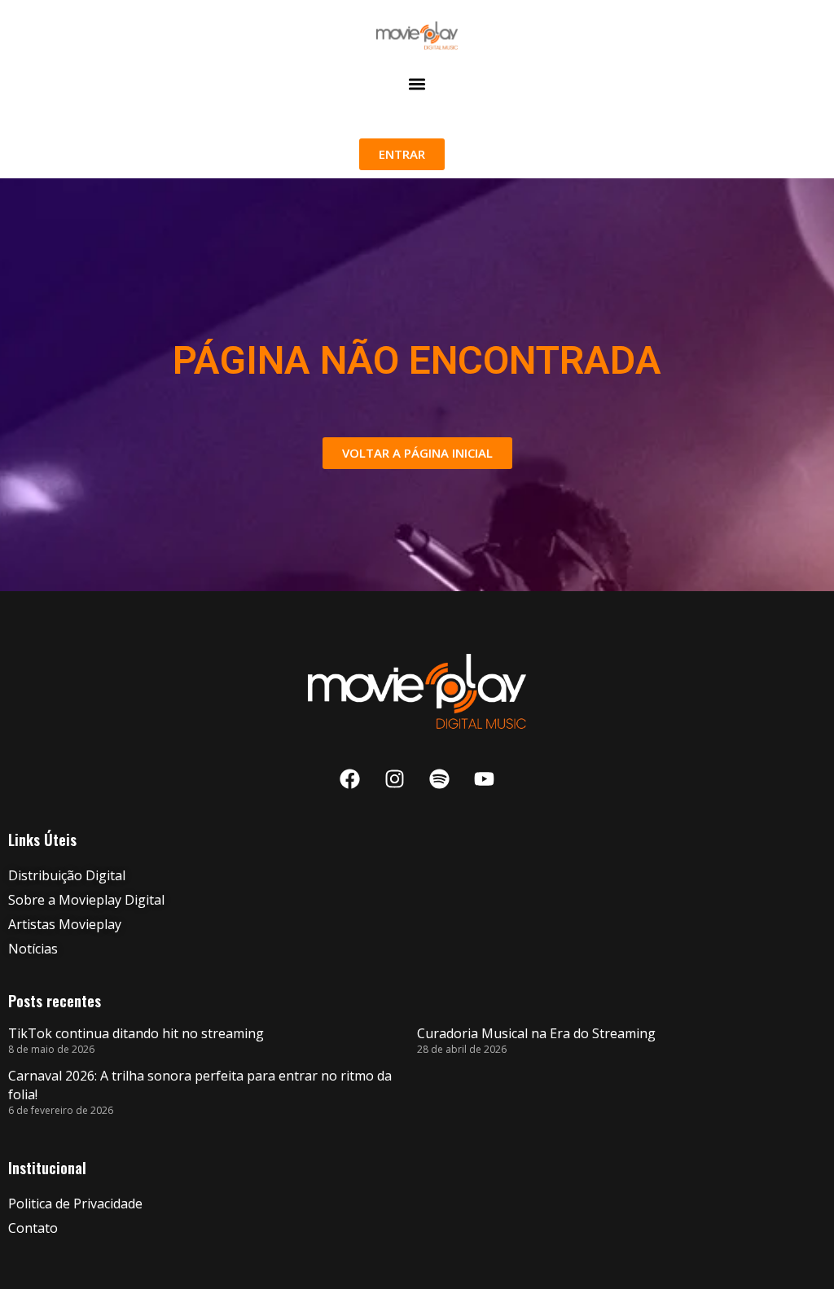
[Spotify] (439, 779)
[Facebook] (350, 779)
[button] (416, 84)
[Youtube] (484, 779)
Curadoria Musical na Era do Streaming (536, 1033)
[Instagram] (395, 779)
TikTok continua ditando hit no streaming (136, 1033)
